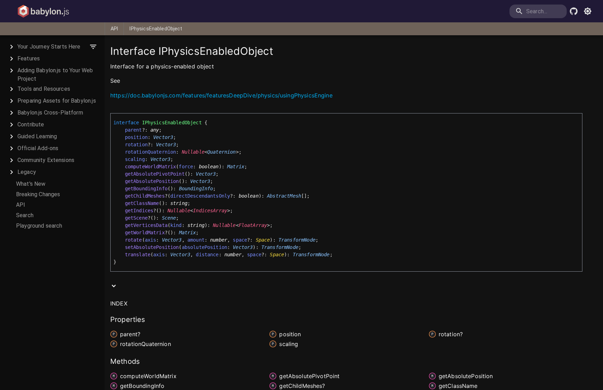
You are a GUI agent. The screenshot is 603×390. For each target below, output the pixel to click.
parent (133, 130)
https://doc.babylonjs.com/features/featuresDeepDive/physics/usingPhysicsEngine (221, 95)
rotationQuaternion (150, 152)
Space (263, 240)
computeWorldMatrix (150, 166)
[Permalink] (124, 81)
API (114, 28)
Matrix (235, 166)
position (136, 137)
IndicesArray (210, 210)
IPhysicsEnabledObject (155, 28)
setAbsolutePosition (152, 247)
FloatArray (253, 225)
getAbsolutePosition (152, 181)
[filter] (93, 47)
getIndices (139, 210)
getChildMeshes (145, 196)
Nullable (193, 152)
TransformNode (296, 240)
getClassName (142, 203)
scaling (135, 159)
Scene (169, 218)
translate (137, 254)
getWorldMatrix (145, 232)
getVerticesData (146, 225)
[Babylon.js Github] (574, 11)
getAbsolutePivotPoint (155, 174)
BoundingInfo (196, 188)
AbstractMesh (284, 196)
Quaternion (221, 152)
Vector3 (163, 137)
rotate (133, 240)
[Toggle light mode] (588, 11)
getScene (136, 218)
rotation (136, 144)
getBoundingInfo (146, 188)
